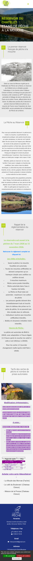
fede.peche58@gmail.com (17, 542)
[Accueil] (6, 3)
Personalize (17, 558)
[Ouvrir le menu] (28, 4)
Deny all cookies (24, 556)
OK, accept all (10, 556)
